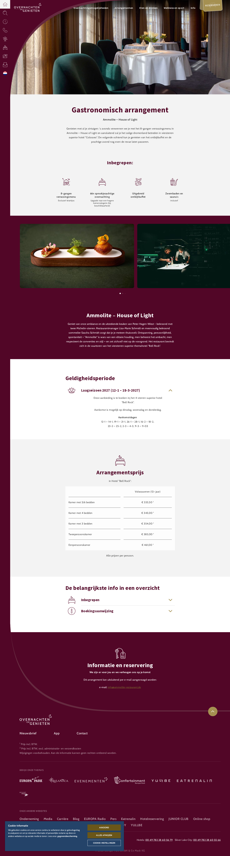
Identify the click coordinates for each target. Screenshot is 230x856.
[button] (5, 4)
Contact (82, 733)
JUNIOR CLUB (179, 819)
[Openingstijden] (5, 21)
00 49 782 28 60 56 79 (159, 839)
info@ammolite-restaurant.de (124, 687)
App (57, 733)
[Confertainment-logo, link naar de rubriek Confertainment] (129, 780)
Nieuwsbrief (28, 733)
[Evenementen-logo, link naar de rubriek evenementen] (91, 780)
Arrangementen (124, 7)
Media (48, 819)
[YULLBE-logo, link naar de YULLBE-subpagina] (161, 780)
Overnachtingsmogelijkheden (91, 7)
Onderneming (29, 819)
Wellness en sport (174, 7)
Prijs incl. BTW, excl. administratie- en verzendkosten (51, 748)
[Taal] (5, 73)
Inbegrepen (90, 600)
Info (193, 7)
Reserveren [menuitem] (212, 5)
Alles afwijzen (104, 835)
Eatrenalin (128, 819)
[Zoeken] (5, 13)
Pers (113, 819)
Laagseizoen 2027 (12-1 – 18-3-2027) (110, 390)
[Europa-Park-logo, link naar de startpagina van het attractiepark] (30, 780)
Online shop (201, 819)
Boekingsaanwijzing (97, 611)
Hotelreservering (152, 819)
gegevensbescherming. (67, 836)
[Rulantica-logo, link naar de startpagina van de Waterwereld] (58, 780)
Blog (76, 819)
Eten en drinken (148, 7)
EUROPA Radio (95, 819)
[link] (212, 711)
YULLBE (136, 825)
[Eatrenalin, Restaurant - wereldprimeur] (194, 780)
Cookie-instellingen (104, 843)
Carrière (62, 819)
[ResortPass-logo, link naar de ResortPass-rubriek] (23, 793)
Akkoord (104, 827)
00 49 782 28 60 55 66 (207, 839)
